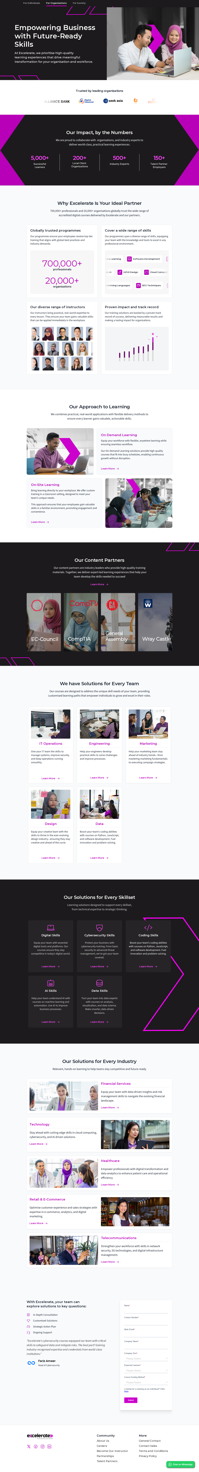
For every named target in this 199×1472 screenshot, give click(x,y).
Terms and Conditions (153, 1451)
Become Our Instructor (112, 1451)
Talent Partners (107, 1461)
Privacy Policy (148, 1456)
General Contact (150, 1440)
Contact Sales (148, 1446)
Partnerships (105, 1456)
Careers (102, 1446)
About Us (103, 1440)
